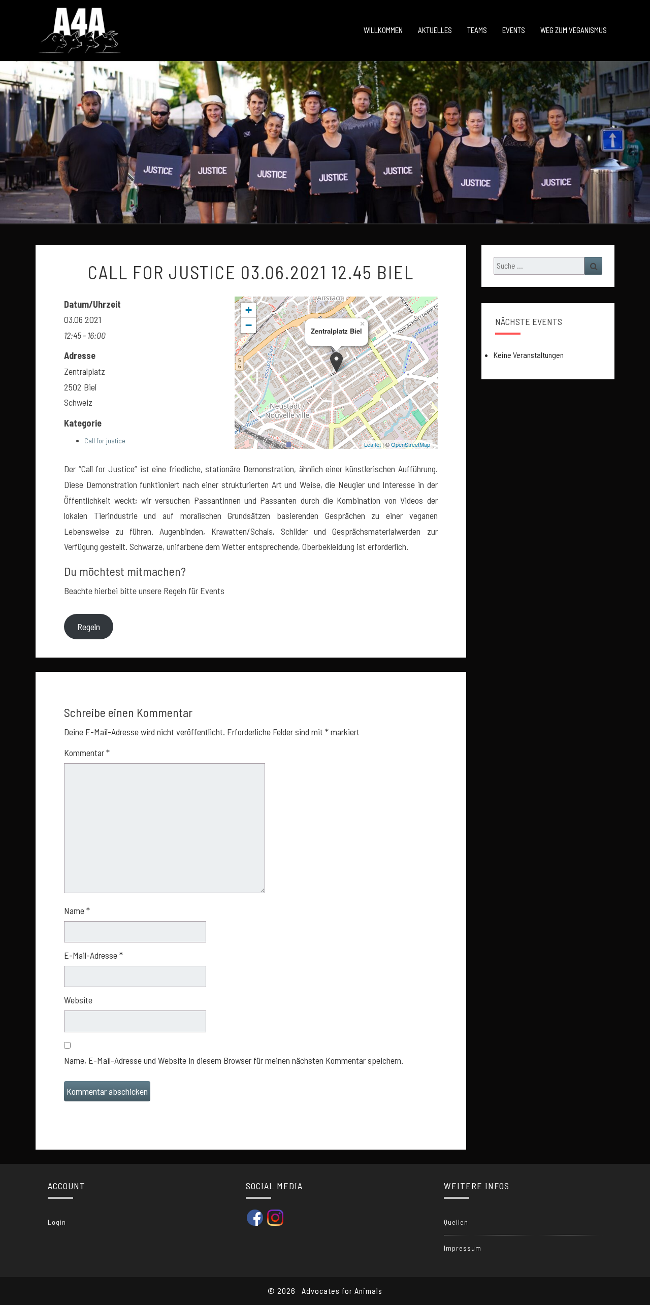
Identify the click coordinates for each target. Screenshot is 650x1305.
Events (513, 30)
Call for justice (104, 440)
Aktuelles (435, 30)
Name (77, 910)
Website (78, 999)
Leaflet (372, 444)
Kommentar (87, 752)
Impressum (462, 1248)
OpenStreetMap (410, 444)
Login (57, 1222)
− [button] (248, 325)
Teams (477, 30)
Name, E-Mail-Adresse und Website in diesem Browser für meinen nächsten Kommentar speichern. (233, 1060)
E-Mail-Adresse (93, 955)
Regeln (88, 626)
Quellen (456, 1222)
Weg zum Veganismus (573, 30)
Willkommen (383, 30)
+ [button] (248, 310)
